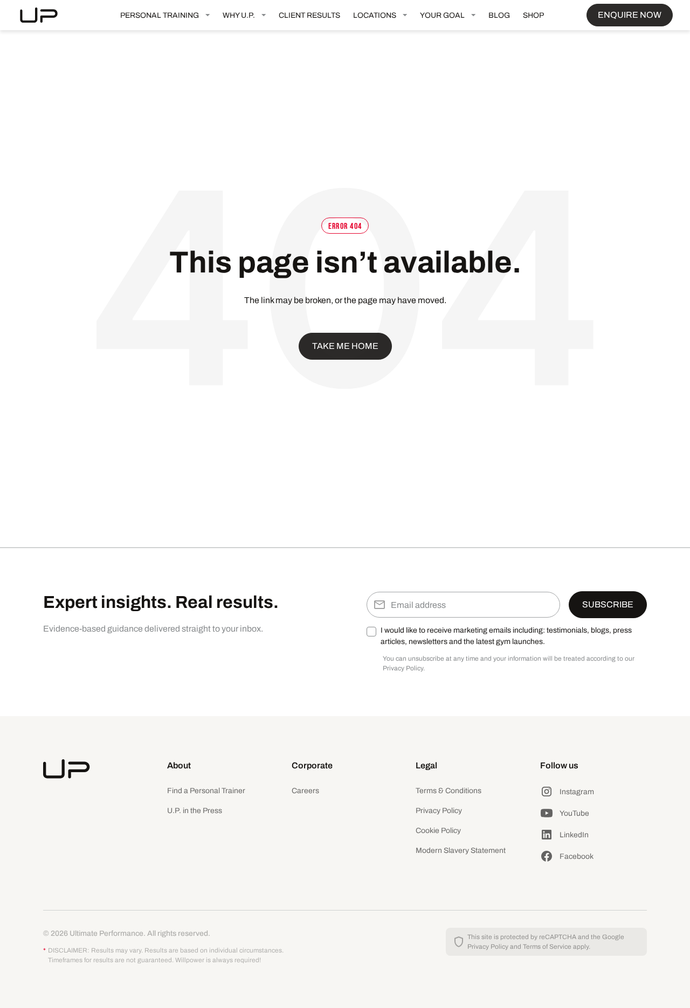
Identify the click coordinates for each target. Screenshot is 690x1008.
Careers (305, 791)
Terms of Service (547, 946)
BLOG (499, 15)
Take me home (345, 346)
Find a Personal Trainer (206, 791)
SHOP (533, 15)
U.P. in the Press (194, 811)
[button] (165, 15)
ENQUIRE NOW (629, 14)
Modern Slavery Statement (461, 850)
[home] (47, 15)
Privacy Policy (439, 811)
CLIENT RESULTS (309, 15)
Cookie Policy (438, 831)
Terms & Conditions (448, 791)
